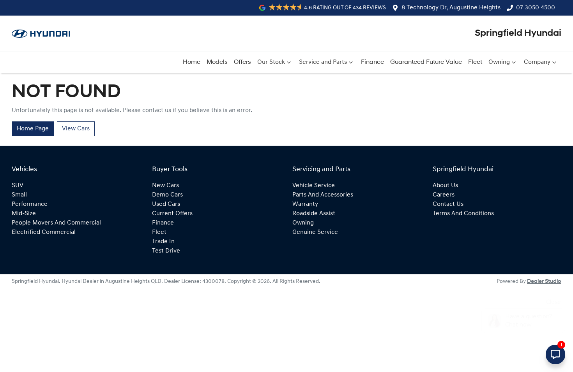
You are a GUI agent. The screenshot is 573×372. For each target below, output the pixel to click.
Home (191, 62)
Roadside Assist (313, 214)
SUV (17, 185)
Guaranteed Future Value (426, 62)
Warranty (305, 204)
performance (30, 204)
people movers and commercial (56, 223)
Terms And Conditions (463, 214)
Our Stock (271, 62)
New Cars (165, 185)
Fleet (475, 62)
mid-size (24, 214)
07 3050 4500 (535, 8)
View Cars (76, 129)
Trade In (163, 242)
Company (537, 62)
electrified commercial (44, 232)
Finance (372, 62)
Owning (499, 62)
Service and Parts (323, 62)
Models (217, 62)
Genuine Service (315, 232)
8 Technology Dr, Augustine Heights (450, 8)
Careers (444, 195)
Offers (242, 62)
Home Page (33, 129)
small (19, 195)
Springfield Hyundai (518, 33)
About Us (445, 185)
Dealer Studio (544, 281)
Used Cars (166, 204)
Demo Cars (167, 195)
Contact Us (448, 204)
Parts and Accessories (322, 195)
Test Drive (166, 251)
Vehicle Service (313, 185)
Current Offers (172, 214)
